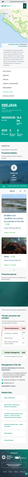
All (4, 186)
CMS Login (22, 471)
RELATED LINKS (8, 92)
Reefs (9, 257)
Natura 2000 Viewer (9, 398)
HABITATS (6, 75)
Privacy (10, 471)
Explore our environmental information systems (13, 465)
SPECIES (5, 79)
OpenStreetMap (14, 44)
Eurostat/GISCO (22, 46)
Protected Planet (8, 440)
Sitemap (16, 471)
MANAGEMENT (7, 87)
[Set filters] (24, 191)
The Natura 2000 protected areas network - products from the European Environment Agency (13, 415)
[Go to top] (26, 473)
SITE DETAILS (7, 71)
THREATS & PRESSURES (10, 83)
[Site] (9, 6)
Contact (5, 471)
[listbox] (17, 1)
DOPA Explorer (8, 433)
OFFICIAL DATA (7, 96)
